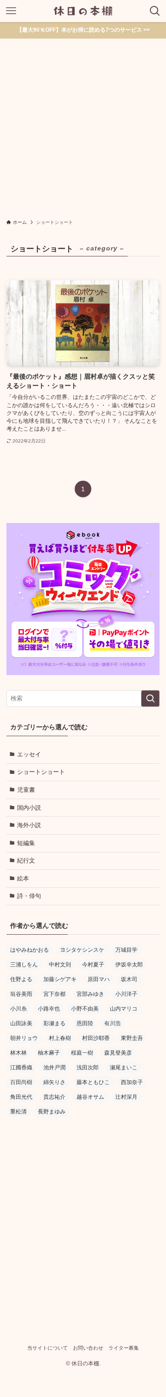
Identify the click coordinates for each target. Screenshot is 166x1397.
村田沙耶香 (96, 1038)
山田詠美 (21, 1023)
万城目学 (126, 950)
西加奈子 (132, 1082)
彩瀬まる (54, 1023)
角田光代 (21, 1097)
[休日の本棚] (83, 11)
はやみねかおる (29, 950)
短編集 (26, 843)
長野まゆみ (51, 1111)
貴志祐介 (54, 1097)
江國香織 (21, 1067)
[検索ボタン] (155, 11)
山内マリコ (123, 1008)
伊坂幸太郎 (129, 964)
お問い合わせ (88, 1348)
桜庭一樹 (82, 1053)
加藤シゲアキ (60, 979)
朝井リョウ (24, 1038)
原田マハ (99, 979)
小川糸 (18, 1008)
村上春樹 (60, 1038)
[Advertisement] (83, 126)
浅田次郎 (88, 1067)
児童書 (26, 789)
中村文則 (60, 964)
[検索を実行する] (150, 698)
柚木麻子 (49, 1053)
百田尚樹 (21, 1082)
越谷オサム (90, 1097)
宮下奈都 (54, 994)
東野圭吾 (132, 1038)
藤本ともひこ (93, 1082)
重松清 (18, 1111)
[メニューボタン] (11, 11)
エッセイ (29, 754)
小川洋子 (126, 994)
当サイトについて (47, 1348)
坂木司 (129, 979)
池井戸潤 (54, 1067)
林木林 (18, 1053)
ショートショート (41, 771)
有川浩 (112, 1023)
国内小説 (29, 807)
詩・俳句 (29, 895)
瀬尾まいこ (123, 1067)
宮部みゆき (90, 994)
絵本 (23, 878)
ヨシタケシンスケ (82, 950)
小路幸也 (49, 1008)
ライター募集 (123, 1348)
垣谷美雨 (21, 994)
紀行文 (26, 860)
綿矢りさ (54, 1082)
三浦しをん (24, 964)
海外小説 (29, 825)
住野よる (21, 979)
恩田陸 (85, 1023)
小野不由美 (85, 1008)
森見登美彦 (118, 1053)
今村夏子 (93, 964)
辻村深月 (126, 1097)
